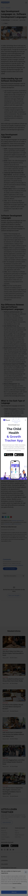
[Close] (25, 420)
